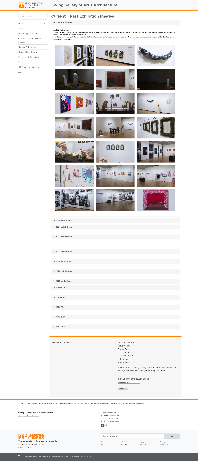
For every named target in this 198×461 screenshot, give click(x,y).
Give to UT (143, 444)
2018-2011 (60, 287)
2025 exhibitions (63, 220)
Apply (142, 442)
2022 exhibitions (63, 252)
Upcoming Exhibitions (28, 34)
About (21, 29)
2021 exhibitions (63, 261)
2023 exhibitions (63, 237)
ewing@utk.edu (112, 421)
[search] (33, 16)
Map (102, 444)
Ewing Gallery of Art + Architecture (84, 5)
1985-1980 (60, 327)
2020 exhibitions (63, 271)
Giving (21, 72)
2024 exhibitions (63, 227)
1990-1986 (60, 317)
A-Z (122, 442)
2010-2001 (60, 297)
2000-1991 (60, 307)
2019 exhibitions (63, 281)
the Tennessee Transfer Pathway (81, 456)
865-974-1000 (24, 447)
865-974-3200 (112, 418)
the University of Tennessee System (48, 456)
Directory (124, 444)
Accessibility (164, 444)
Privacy (162, 442)
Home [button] (21, 23)
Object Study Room (27, 52)
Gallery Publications (27, 47)
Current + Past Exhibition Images (29, 40)
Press (20, 62)
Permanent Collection (28, 57)
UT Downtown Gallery (28, 67)
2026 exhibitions (63, 22)
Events (103, 442)
